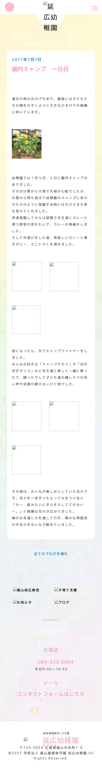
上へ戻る (93, 765)
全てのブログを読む (51, 553)
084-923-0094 (56, 662)
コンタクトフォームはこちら (51, 694)
